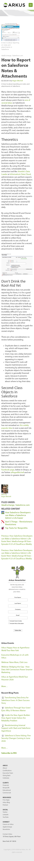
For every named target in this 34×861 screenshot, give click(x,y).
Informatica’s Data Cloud (20, 174)
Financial (6, 785)
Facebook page (7, 470)
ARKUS (5, 765)
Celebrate (6, 778)
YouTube (6, 817)
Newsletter (6, 829)
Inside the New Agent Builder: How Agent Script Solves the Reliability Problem (15, 718)
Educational (7, 790)
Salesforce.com (17, 55)
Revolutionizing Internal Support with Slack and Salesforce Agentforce (15, 728)
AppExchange (7, 827)
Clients (6, 783)
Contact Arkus (7, 834)
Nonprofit (6, 788)
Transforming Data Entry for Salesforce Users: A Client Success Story (15, 700)
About (5, 768)
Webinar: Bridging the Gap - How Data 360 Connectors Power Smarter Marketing (16, 669)
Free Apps (6, 800)
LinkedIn (5, 814)
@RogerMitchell (17, 473)
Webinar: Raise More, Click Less (14, 662)
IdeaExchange (6, 55)
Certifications (7, 770)
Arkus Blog (6, 802)
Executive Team (8, 773)
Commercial (7, 793)
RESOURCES (7, 797)
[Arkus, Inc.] (15, 4)
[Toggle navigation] (31, 5)
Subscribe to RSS (9, 753)
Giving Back (6, 775)
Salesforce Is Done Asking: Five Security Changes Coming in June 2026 (16, 738)
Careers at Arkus (8, 824)
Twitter (5, 812)
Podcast (5, 805)
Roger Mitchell (17, 81)
